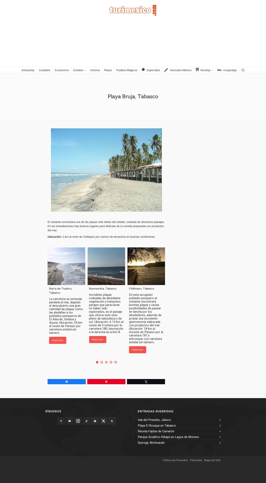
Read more (57, 340)
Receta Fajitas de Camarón (156, 431)
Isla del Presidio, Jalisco (154, 420)
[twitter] (103, 421)
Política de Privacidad (175, 460)
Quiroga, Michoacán (151, 442)
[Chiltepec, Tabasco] (146, 266)
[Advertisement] (133, 43)
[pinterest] (95, 421)
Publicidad (196, 460)
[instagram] (78, 421)
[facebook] (61, 421)
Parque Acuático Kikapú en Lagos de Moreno (168, 437)
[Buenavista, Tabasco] (106, 266)
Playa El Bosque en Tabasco (157, 425)
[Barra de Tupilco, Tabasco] (66, 266)
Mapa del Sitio (212, 460)
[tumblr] (112, 421)
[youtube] (69, 421)
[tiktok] (86, 421)
